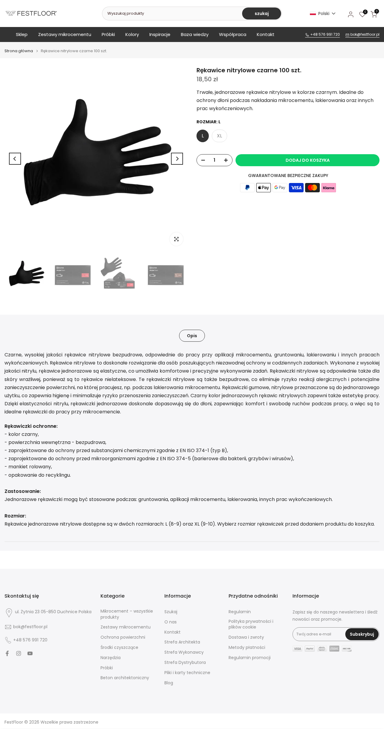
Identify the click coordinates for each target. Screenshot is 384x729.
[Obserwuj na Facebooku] (7, 653)
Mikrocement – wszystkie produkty (126, 614)
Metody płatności (247, 647)
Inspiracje (159, 34)
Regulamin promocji (250, 658)
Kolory (132, 34)
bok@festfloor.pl (365, 34)
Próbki (108, 34)
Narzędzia (110, 658)
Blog (168, 683)
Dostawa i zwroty (246, 637)
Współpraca (232, 34)
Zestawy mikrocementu (64, 34)
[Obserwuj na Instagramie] (18, 653)
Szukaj (170, 612)
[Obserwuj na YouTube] (30, 653)
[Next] (177, 159)
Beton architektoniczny (124, 678)
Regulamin (240, 612)
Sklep (22, 34)
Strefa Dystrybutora (185, 662)
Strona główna (18, 51)
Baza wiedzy (194, 34)
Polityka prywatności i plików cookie (251, 624)
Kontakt (265, 34)
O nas (170, 622)
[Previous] (15, 159)
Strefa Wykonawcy (184, 652)
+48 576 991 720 (324, 34)
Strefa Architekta (182, 642)
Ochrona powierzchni (122, 637)
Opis (192, 336)
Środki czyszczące (119, 647)
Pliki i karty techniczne (187, 673)
